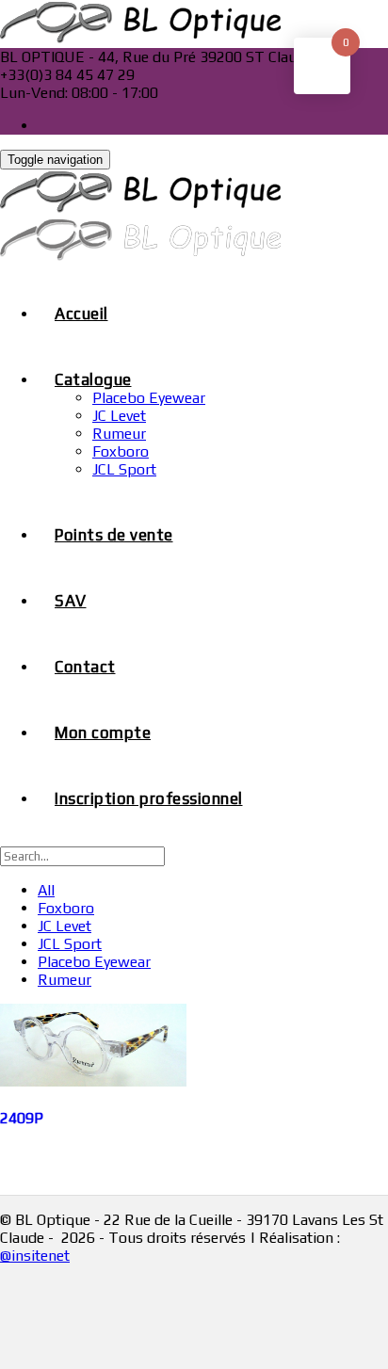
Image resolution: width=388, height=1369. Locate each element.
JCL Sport (124, 469)
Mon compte (103, 732)
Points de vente (114, 534)
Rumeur (119, 434)
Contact (85, 666)
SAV (71, 600)
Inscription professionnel (149, 798)
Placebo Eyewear (148, 398)
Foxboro (120, 451)
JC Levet (119, 416)
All (46, 890)
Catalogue (93, 379)
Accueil (81, 313)
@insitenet (35, 1255)
